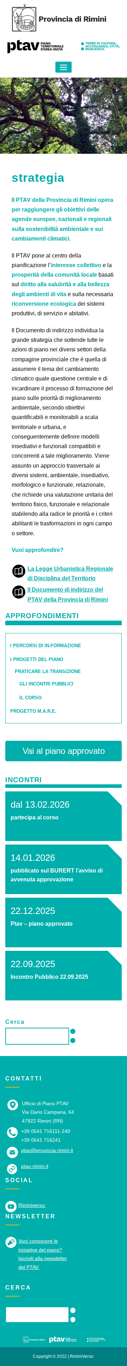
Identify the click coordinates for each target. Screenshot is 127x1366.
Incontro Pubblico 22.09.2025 (49, 977)
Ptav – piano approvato (42, 924)
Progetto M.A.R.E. (33, 711)
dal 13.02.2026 (40, 804)
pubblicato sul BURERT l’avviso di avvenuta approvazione (57, 875)
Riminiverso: (32, 1205)
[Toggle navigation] (63, 67)
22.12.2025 (33, 910)
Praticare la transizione (48, 671)
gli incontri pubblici (46, 684)
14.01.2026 (33, 857)
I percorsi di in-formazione (45, 645)
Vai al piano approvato (64, 751)
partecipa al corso (35, 817)
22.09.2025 (33, 964)
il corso (30, 697)
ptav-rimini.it (34, 1166)
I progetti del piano (36, 659)
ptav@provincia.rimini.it (47, 1150)
